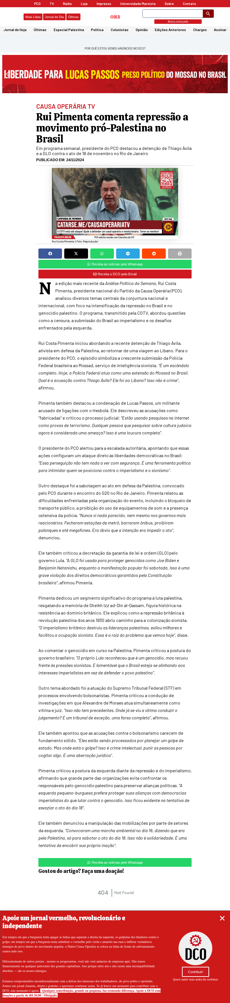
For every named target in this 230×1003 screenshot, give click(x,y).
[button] (222, 918)
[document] (115, 501)
